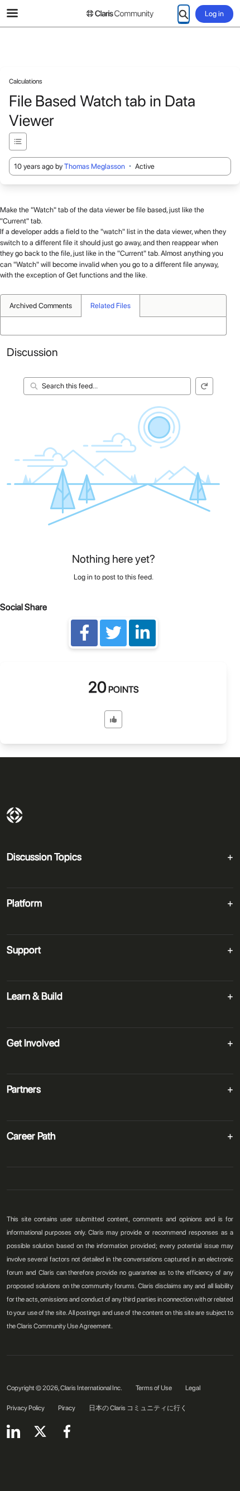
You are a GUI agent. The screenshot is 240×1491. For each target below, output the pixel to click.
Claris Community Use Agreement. (65, 1326)
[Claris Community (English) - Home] (120, 14)
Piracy (66, 1408)
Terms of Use (154, 1388)
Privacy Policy (26, 1408)
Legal (192, 1388)
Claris (14, 815)
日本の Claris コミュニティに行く (138, 1408)
